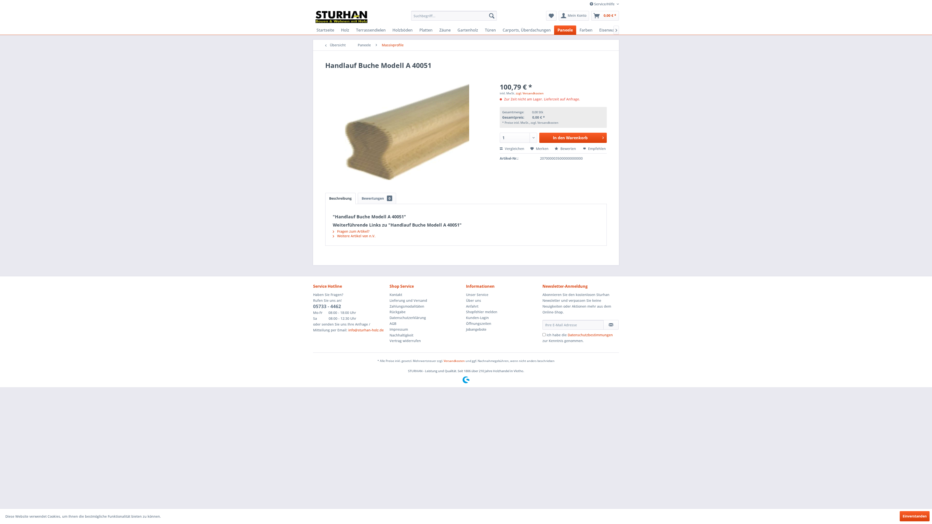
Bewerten (568, 148)
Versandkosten (454, 361)
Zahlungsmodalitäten (407, 306)
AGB (393, 323)
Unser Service (477, 294)
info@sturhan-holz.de (366, 330)
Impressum (399, 329)
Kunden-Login (477, 317)
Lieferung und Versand (408, 300)
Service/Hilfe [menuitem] (604, 4)
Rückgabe (398, 312)
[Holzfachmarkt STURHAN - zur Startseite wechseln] (341, 17)
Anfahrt (472, 306)
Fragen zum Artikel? (352, 231)
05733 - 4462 (327, 306)
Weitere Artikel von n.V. (355, 236)
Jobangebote (476, 329)
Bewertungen (376, 198)
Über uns (473, 300)
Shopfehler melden (481, 312)
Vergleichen (514, 148)
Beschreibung (340, 198)
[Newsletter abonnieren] (611, 325)
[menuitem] (454, 16)
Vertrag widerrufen (405, 340)
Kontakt (396, 294)
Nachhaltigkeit (401, 335)
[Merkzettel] (551, 16)
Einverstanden (915, 516)
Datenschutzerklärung (408, 317)
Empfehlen (596, 148)
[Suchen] (492, 16)
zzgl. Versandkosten (530, 93)
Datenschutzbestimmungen (590, 335)
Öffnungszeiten (478, 323)
